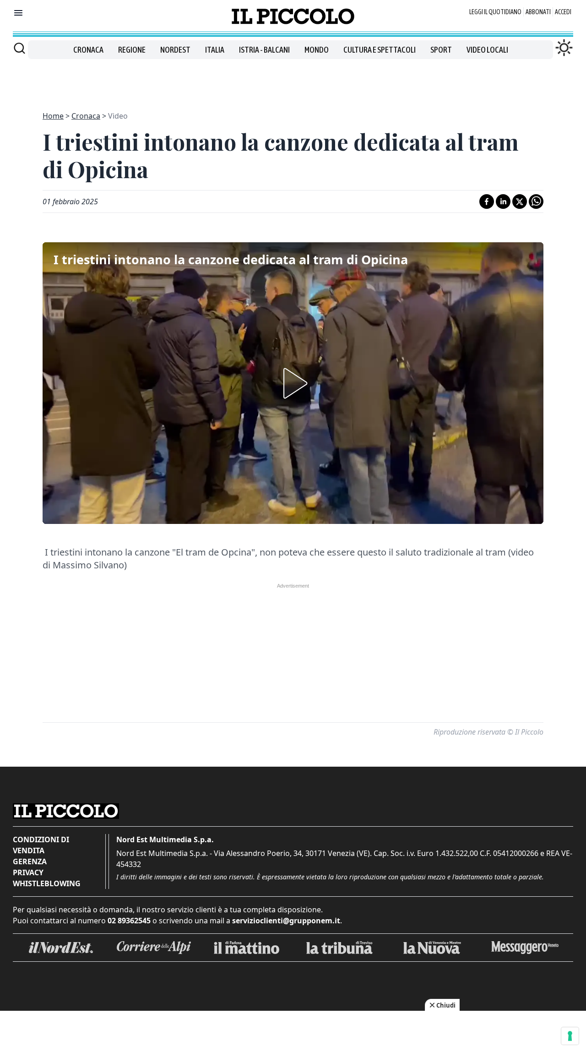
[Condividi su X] (519, 201)
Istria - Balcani (264, 50)
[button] (293, 383)
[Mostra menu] (18, 12)
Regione (132, 50)
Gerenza (30, 861)
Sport (441, 50)
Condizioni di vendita (41, 845)
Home (53, 116)
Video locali (487, 50)
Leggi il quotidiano (495, 12)
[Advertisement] (293, 79)
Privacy (28, 872)
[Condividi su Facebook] (486, 201)
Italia (214, 50)
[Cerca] (19, 48)
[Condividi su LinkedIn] (503, 201)
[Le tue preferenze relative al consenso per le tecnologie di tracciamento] (570, 1036)
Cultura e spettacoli (379, 50)
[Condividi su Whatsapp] (536, 201)
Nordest (175, 50)
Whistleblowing (47, 883)
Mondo (316, 50)
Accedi (563, 12)
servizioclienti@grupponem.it (286, 921)
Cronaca (88, 50)
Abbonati (538, 12)
